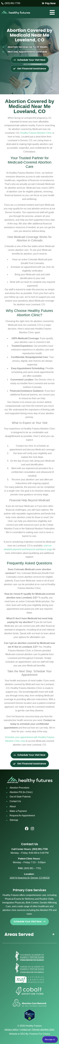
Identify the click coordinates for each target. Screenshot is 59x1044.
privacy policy (11, 1029)
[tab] (29, 934)
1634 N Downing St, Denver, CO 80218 (30, 878)
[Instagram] (32, 828)
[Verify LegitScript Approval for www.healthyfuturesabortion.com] (29, 1019)
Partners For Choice (40, 1034)
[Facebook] (27, 828)
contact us (25, 1029)
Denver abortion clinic (43, 1029)
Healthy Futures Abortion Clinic (36, 133)
